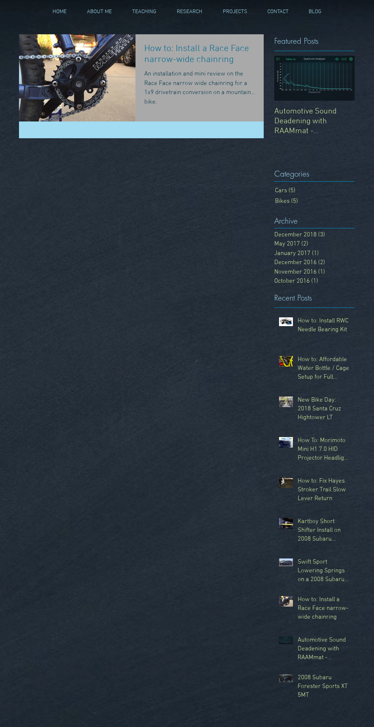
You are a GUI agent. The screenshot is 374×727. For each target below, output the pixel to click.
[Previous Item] (286, 78)
